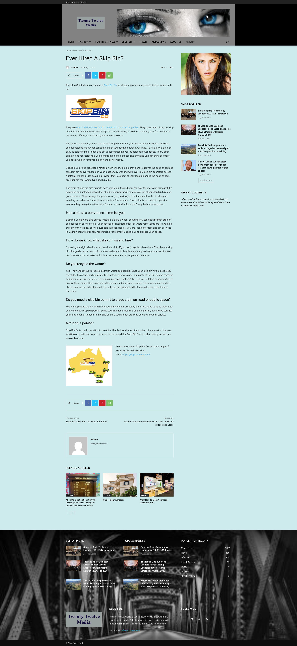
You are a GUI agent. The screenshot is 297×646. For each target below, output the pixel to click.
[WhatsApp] (109, 75)
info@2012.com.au (130, 630)
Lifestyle (70, 495)
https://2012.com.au (99, 444)
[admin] (68, 67)
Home (68, 50)
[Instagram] (192, 619)
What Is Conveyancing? (113, 500)
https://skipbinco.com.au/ (136, 354)
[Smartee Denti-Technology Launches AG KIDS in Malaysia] (188, 114)
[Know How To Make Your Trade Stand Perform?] (157, 485)
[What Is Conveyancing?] (120, 485)
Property (107, 495)
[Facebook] (88, 75)
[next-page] (73, 513)
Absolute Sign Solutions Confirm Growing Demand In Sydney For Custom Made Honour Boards (80, 503)
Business (144, 495)
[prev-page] (68, 513)
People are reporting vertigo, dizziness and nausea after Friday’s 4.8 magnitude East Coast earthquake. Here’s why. (205, 202)
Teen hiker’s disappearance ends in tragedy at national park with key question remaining (214, 148)
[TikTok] (199, 619)
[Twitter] (95, 75)
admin (75, 67)
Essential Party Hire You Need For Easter (86, 421)
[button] (227, 42)
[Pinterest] (102, 75)
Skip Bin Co (110, 85)
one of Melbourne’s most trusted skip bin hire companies (107, 127)
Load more (205, 180)
